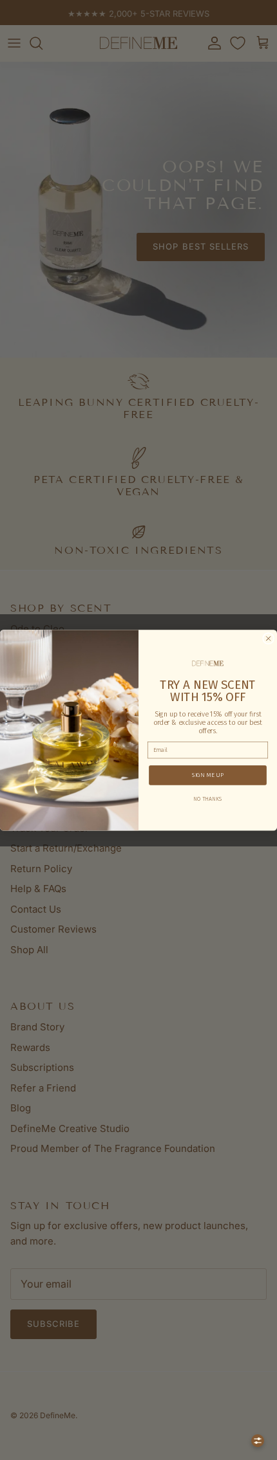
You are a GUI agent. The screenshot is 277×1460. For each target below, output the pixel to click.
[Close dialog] (268, 638)
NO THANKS (207, 798)
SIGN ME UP (208, 775)
